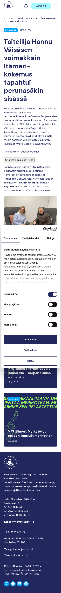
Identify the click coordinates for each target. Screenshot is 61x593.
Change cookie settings (19, 160)
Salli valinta (30, 350)
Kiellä (30, 360)
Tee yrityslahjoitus (16, 549)
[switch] (52, 306)
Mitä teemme (26, 18)
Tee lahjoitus (12, 531)
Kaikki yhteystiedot (17, 522)
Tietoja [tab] (50, 238)
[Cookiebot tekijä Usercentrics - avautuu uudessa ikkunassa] (43, 229)
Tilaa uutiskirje (13, 555)
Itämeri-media (47, 18)
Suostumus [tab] (10, 238)
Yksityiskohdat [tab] (30, 238)
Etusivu (8, 18)
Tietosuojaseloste (14, 570)
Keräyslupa (34, 570)
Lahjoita (41, 6)
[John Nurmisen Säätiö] (8, 5)
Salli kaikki (31, 339)
